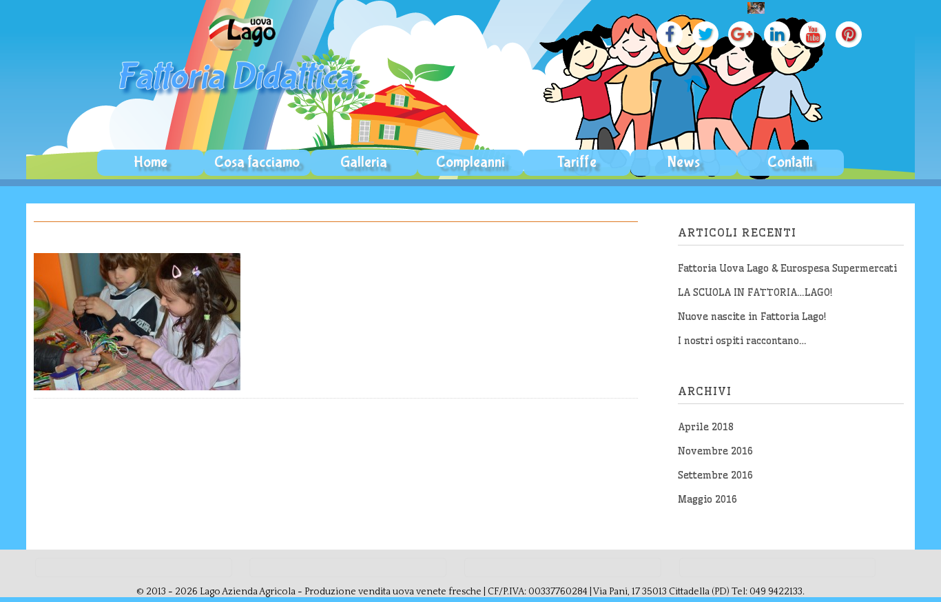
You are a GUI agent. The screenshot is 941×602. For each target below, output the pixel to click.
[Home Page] (239, 99)
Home (150, 162)
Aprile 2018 (706, 427)
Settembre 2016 (715, 475)
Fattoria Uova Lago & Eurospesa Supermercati (787, 268)
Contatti (790, 162)
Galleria (363, 162)
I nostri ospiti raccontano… (742, 340)
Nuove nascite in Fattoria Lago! (752, 316)
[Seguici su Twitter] (701, 37)
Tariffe (577, 162)
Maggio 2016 (707, 499)
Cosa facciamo (257, 162)
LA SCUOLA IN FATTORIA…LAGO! (755, 292)
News (684, 162)
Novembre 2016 (715, 451)
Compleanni (470, 162)
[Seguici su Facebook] (666, 37)
